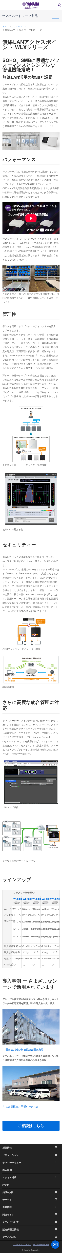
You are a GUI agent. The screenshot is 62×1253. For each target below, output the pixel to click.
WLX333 (17, 899)
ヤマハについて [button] (10, 1222)
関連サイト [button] (8, 1214)
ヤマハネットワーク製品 (20, 16)
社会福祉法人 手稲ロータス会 (21, 1106)
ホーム (5, 26)
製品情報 (7, 1147)
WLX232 (27, 899)
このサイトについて (22, 1244)
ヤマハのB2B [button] (9, 1236)
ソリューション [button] (10, 1155)
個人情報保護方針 (41, 1244)
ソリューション (19, 26)
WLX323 (36, 899)
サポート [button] (7, 1199)
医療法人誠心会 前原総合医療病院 (24, 1049)
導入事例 (7, 1169)
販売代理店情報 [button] (10, 1229)
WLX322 (46, 899)
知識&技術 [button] (7, 1192)
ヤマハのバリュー (11, 1162)
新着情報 (7, 1207)
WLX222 (56, 899)
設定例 (5, 1184)
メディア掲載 (9, 1177)
